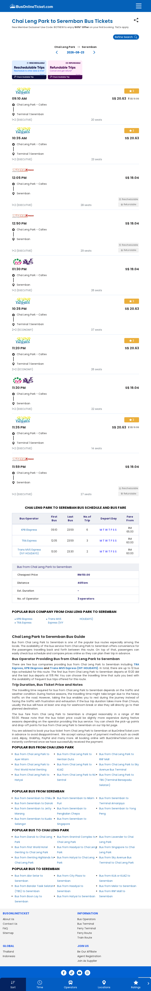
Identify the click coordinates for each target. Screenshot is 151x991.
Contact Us (10, 924)
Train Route (84, 937)
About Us (8, 919)
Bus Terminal (85, 924)
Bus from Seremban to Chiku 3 (34, 798)
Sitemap (8, 933)
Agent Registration (89, 956)
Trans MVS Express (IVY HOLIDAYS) (29, 551)
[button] (29, 69)
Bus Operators (86, 919)
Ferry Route (84, 933)
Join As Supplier (87, 961)
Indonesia (9, 956)
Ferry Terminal (86, 928)
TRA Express (29, 540)
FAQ (5, 928)
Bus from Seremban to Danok (34, 803)
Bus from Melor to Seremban (117, 886)
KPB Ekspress (29, 530)
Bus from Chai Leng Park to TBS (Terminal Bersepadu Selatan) (116, 780)
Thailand (8, 951)
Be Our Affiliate (87, 951)
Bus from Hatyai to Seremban (76, 896)
